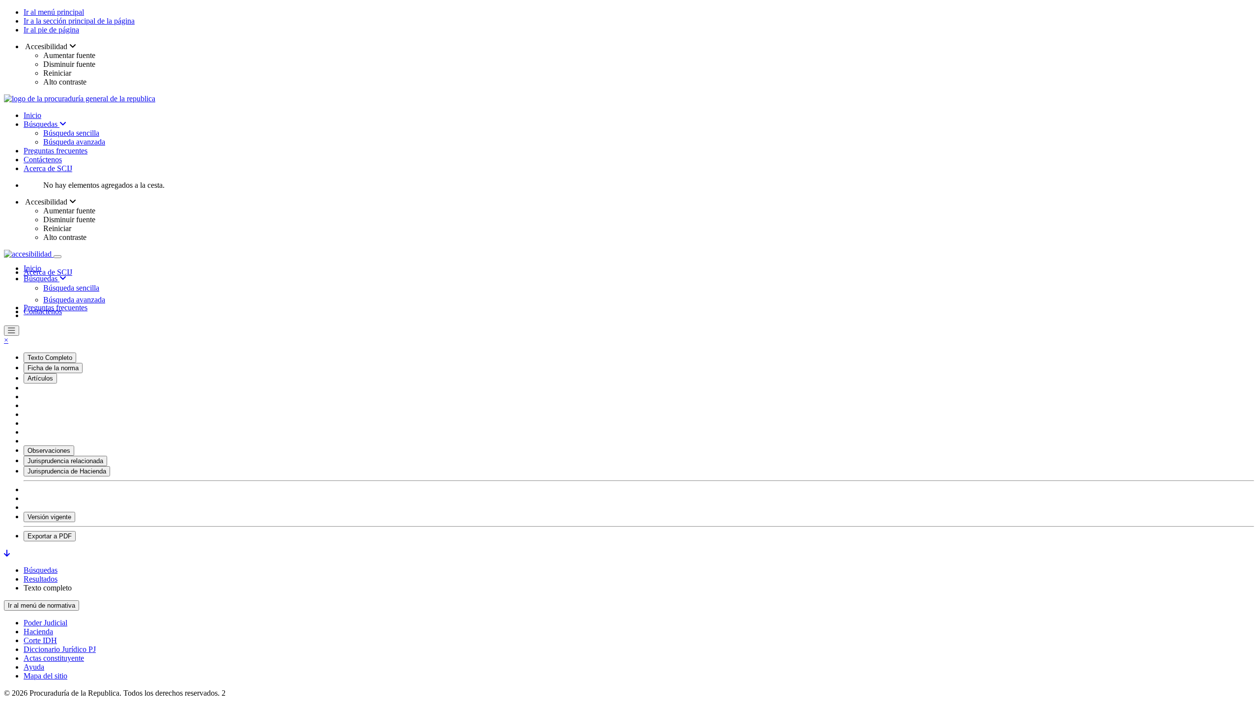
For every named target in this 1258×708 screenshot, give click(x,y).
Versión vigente (49, 517)
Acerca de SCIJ (48, 168)
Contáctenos (43, 159)
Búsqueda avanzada (74, 142)
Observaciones (49, 450)
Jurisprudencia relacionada (65, 461)
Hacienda (38, 631)
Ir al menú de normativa (41, 605)
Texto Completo (50, 357)
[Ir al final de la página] (7, 553)
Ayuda (34, 667)
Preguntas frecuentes (55, 151)
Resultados (40, 579)
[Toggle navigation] (57, 256)
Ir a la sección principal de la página (79, 21)
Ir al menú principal (54, 12)
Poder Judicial (45, 623)
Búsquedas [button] (41, 278)
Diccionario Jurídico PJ (60, 649)
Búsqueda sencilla (71, 133)
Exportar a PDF (50, 536)
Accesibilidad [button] (46, 46)
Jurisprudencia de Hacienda (67, 471)
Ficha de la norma (53, 368)
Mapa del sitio (45, 676)
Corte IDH (40, 640)
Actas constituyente (54, 658)
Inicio (32, 115)
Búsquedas (41, 124)
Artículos (40, 378)
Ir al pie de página (51, 30)
